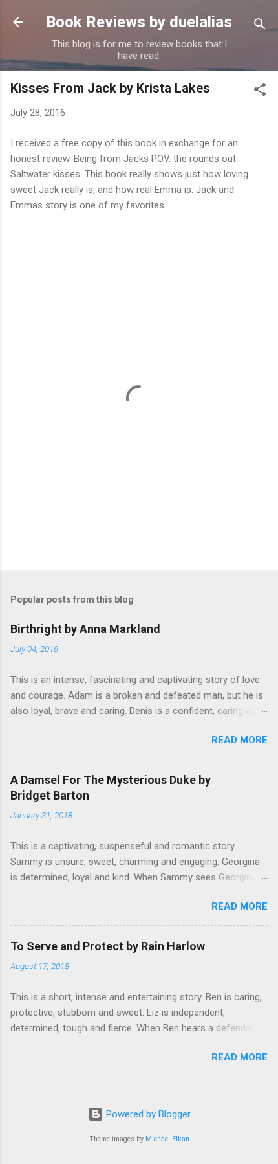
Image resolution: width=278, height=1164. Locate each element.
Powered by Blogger (147, 1114)
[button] (260, 92)
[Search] (260, 26)
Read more (239, 740)
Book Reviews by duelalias (139, 22)
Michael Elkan (167, 1139)
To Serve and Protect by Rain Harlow (107, 946)
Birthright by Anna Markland (85, 629)
